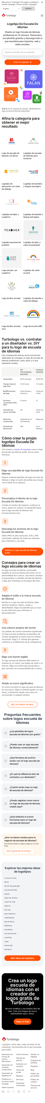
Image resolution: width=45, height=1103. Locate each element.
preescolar (8, 945)
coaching (8, 937)
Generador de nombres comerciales (7, 1067)
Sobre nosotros (8, 1087)
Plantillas (34, 1066)
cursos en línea (10, 878)
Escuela (7, 910)
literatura (7, 949)
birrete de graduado (12, 886)
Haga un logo (22, 1021)
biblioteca (8, 926)
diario (6, 882)
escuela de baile (10, 890)
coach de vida (9, 902)
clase (6, 941)
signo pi (7, 906)
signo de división (10, 898)
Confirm (28, 8)
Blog (32, 1070)
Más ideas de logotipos (22, 958)
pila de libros (9, 922)
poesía (7, 894)
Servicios (20, 1079)
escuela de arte (10, 933)
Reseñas (19, 1076)
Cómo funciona (22, 1054)
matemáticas (9, 918)
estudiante (8, 929)
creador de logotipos (22, 449)
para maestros (9, 914)
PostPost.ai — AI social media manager (8, 1081)
